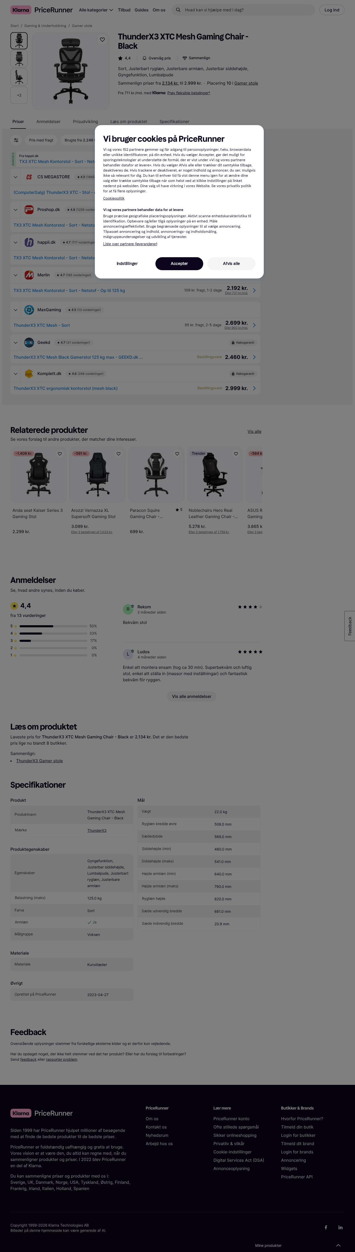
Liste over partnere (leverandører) (130, 244)
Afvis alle (231, 263)
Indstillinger (127, 263)
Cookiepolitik (113, 198)
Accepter (179, 263)
